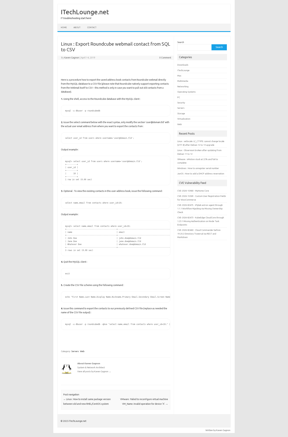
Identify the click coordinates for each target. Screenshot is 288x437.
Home (64, 27)
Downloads (182, 65)
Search (180, 42)
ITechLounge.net (85, 11)
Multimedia (182, 81)
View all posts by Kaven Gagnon (94, 371)
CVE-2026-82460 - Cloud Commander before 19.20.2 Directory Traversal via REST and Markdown (198, 233)
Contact (91, 27)
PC (178, 97)
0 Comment (165, 57)
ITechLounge (183, 70)
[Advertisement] (116, 68)
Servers (75, 351)
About (77, 27)
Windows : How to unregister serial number (198, 168)
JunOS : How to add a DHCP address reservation (200, 173)
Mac (179, 75)
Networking (182, 86)
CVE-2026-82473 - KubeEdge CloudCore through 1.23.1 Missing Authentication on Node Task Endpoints (200, 221)
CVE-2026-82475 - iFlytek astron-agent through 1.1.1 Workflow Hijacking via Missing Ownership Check (200, 208)
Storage (181, 113)
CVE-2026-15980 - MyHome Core (193, 191)
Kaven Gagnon (71, 57)
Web (82, 351)
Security (181, 102)
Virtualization (183, 119)
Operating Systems (186, 92)
